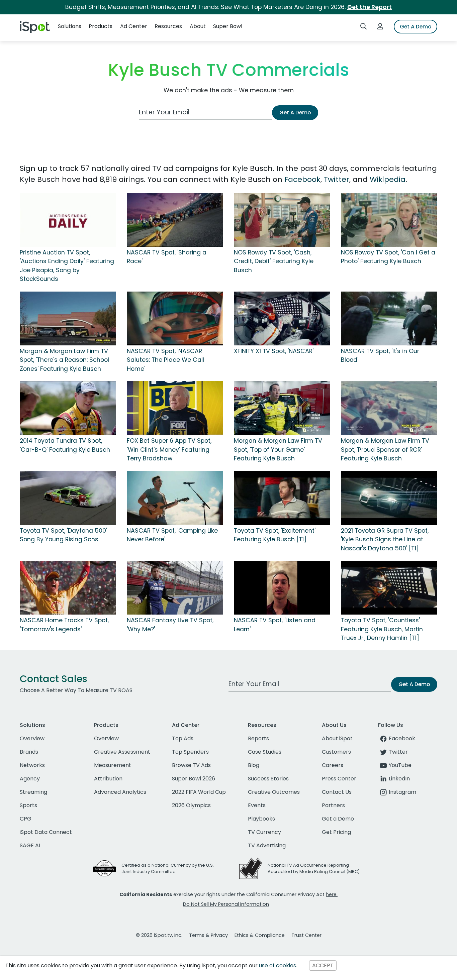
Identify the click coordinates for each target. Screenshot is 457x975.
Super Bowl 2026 (193, 778)
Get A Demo (415, 26)
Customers (336, 752)
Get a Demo (338, 819)
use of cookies (277, 965)
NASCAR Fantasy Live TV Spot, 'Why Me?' (170, 624)
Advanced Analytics (120, 792)
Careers (332, 765)
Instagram (402, 792)
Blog (253, 765)
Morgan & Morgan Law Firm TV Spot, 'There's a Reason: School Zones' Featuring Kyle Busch (64, 360)
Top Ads (182, 738)
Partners (333, 805)
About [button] (198, 26)
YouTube (400, 765)
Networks (32, 765)
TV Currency (264, 832)
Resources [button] (168, 26)
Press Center (339, 778)
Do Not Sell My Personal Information (226, 904)
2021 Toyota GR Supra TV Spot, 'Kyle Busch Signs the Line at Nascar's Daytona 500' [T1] (385, 539)
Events (257, 805)
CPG (25, 819)
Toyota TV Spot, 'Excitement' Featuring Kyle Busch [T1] (274, 535)
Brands (29, 752)
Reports (258, 738)
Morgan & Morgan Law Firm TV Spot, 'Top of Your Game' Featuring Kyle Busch (278, 449)
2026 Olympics (191, 805)
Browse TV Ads (191, 765)
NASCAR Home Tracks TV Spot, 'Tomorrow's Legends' (64, 624)
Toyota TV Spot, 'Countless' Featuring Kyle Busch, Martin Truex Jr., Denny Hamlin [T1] (382, 629)
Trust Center (306, 935)
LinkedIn (399, 778)
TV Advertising (267, 845)
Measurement (112, 765)
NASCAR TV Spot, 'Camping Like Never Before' (172, 535)
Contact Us (337, 792)
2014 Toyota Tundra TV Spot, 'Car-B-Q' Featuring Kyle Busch (65, 445)
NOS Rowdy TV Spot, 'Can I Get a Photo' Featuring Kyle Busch (388, 256)
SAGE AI (30, 845)
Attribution (108, 778)
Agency (30, 778)
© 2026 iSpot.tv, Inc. (159, 935)
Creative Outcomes (274, 792)
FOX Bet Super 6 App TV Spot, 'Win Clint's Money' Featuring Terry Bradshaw (169, 449)
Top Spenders (190, 752)
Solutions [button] (69, 26)
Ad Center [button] (133, 26)
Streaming (33, 792)
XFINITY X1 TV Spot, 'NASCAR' (273, 351)
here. (332, 894)
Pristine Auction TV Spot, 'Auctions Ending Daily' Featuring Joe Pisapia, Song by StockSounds (67, 265)
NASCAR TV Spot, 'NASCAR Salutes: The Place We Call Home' (165, 360)
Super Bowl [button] (227, 26)
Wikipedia (387, 179)
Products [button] (100, 26)
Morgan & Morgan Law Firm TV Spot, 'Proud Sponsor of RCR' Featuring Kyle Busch (385, 449)
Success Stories (268, 778)
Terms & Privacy (208, 935)
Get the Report (369, 7)
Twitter (336, 179)
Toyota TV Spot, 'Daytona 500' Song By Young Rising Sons (63, 535)
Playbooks (261, 819)
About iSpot (337, 738)
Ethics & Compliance (260, 935)
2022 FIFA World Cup (199, 792)
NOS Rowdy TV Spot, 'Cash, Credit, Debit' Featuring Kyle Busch (273, 261)
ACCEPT (323, 965)
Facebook (302, 179)
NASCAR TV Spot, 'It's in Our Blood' (380, 355)
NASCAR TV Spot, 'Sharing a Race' (166, 256)
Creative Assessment (122, 752)
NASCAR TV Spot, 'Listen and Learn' (274, 624)
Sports (28, 805)
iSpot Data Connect (46, 832)
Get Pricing (336, 832)
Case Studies (264, 752)
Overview (32, 738)
